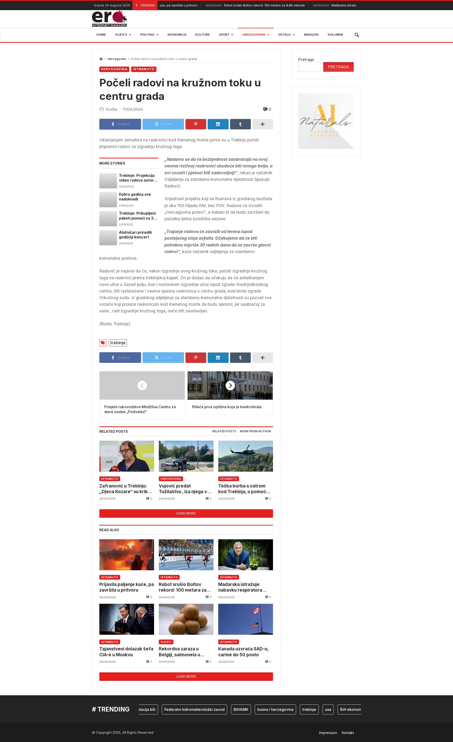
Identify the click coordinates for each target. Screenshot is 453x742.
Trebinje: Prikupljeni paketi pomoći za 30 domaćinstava (137, 216)
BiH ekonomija (341, 709)
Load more (186, 513)
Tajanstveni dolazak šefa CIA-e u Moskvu (126, 651)
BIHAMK (229, 709)
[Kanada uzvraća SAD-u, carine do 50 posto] (245, 619)
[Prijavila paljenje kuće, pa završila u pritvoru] (126, 554)
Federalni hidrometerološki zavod (183, 709)
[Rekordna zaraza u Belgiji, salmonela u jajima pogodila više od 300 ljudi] (186, 619)
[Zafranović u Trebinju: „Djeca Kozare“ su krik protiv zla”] (126, 456)
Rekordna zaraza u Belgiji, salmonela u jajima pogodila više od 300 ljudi (183, 652)
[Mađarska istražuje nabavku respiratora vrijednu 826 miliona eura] (245, 554)
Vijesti (166, 641)
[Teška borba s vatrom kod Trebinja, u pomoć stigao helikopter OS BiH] (245, 456)
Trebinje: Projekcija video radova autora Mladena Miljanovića (137, 178)
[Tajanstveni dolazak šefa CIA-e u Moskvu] (126, 619)
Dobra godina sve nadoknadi (135, 196)
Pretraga (306, 59)
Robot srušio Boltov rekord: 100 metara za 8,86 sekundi (242, 5)
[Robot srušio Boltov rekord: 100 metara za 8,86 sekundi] (186, 554)
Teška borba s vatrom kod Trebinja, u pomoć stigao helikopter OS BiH (244, 489)
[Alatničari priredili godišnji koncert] (108, 237)
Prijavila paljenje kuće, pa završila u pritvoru (126, 587)
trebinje (118, 342)
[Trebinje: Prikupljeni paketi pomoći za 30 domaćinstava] (108, 218)
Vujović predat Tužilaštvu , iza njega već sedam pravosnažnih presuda (185, 489)
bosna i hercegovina (264, 709)
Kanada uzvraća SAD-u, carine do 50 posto (243, 651)
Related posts (224, 431)
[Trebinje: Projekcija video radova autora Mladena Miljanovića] (108, 180)
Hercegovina (117, 59)
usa (317, 709)
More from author (255, 431)
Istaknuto (144, 69)
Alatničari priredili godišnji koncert (135, 234)
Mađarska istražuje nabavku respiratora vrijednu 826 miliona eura (240, 587)
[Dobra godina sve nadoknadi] (108, 199)
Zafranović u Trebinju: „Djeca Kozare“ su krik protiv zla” (123, 489)
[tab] (224, 431)
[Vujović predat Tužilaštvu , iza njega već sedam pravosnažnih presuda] (186, 456)
